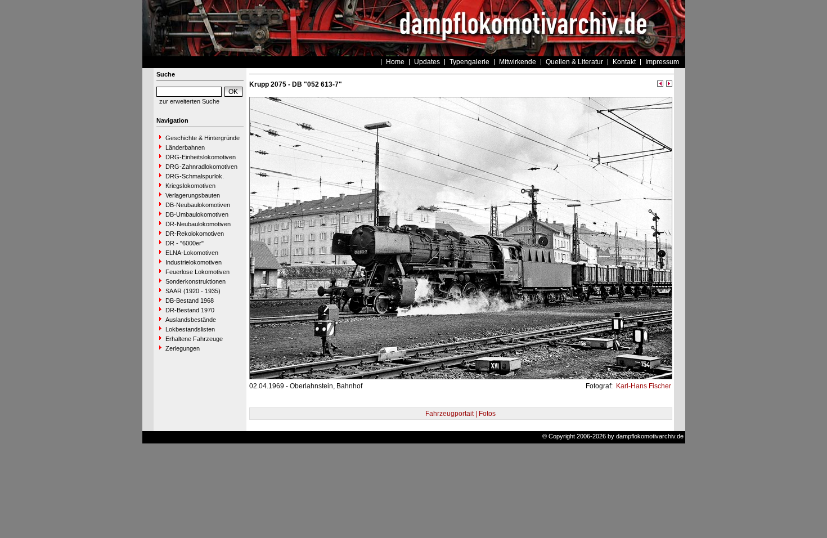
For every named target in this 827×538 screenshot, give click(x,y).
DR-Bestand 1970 (189, 310)
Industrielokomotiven (193, 262)
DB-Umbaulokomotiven (196, 214)
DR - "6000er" (184, 243)
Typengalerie (469, 62)
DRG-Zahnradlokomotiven (201, 166)
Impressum (662, 62)
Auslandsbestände (190, 319)
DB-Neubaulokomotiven (197, 204)
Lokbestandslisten (190, 329)
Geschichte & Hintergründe (202, 137)
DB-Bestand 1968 (189, 300)
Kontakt (624, 62)
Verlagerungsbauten (192, 195)
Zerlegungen (182, 348)
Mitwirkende (517, 62)
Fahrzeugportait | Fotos (460, 414)
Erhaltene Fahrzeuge (194, 338)
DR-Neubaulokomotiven (198, 224)
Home (395, 62)
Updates (427, 62)
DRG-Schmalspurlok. (194, 176)
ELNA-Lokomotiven (191, 252)
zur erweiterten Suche (189, 101)
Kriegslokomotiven (190, 185)
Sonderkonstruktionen (195, 281)
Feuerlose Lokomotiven (197, 271)
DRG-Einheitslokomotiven (200, 157)
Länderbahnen (185, 147)
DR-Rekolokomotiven (194, 233)
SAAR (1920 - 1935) (193, 291)
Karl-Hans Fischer (642, 386)
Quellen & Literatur (574, 62)
